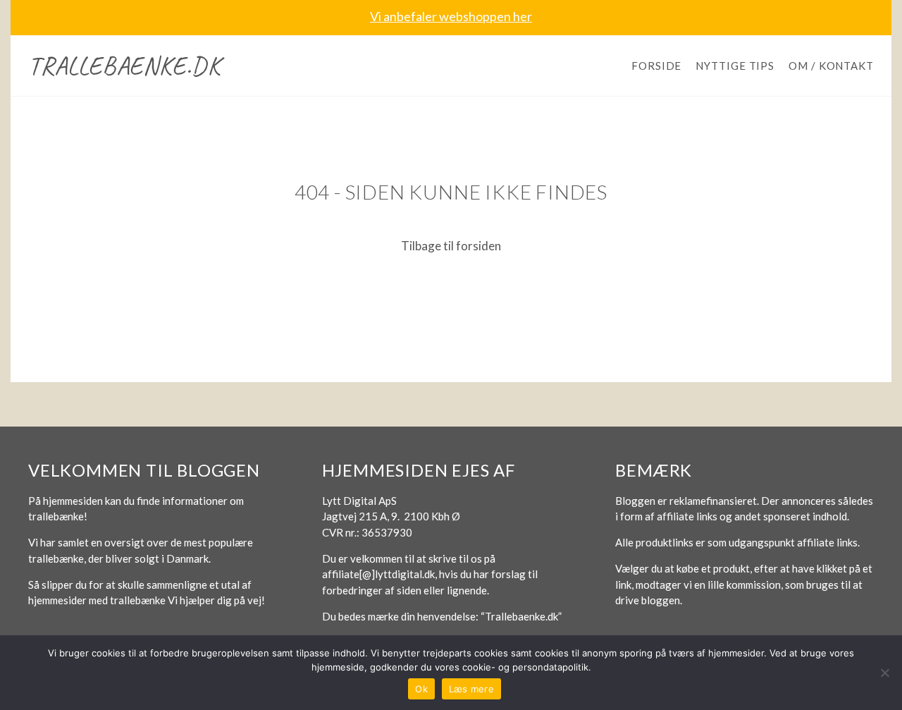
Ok (421, 688)
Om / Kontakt (831, 65)
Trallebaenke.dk (124, 65)
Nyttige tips (735, 65)
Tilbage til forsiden (451, 245)
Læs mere (471, 688)
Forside (656, 65)
